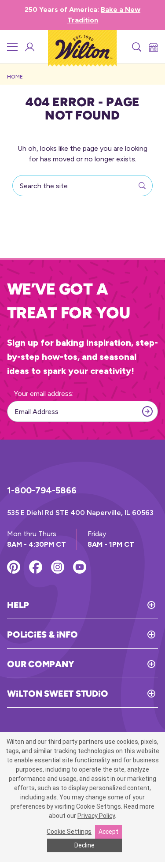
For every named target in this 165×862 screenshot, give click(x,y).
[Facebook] (35, 567)
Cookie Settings (69, 831)
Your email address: (43, 393)
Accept (108, 831)
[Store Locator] (152, 46)
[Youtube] (79, 567)
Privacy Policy (96, 815)
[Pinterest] (13, 567)
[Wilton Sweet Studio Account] (29, 46)
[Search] (136, 46)
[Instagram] (57, 567)
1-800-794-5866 (42, 490)
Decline (84, 845)
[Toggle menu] (12, 46)
